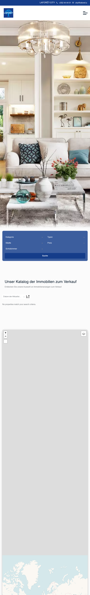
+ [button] (5, 332)
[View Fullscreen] (5, 341)
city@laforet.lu (81, 3)
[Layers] (83, 333)
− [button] (5, 336)
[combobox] (24, 237)
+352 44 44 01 (65, 3)
